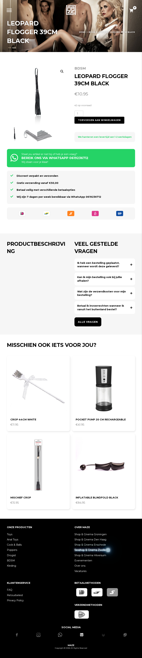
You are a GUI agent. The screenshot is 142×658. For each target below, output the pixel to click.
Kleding (11, 565)
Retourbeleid (15, 595)
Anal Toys (12, 539)
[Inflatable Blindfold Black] (104, 465)
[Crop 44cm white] (38, 387)
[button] (62, 71)
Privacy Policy (15, 600)
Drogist (11, 555)
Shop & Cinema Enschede (90, 544)
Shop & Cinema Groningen (90, 534)
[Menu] (9, 10)
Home (82, 32)
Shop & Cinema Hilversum (90, 555)
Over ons (79, 565)
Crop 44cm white (23, 419)
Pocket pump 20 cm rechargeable (101, 419)
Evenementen (83, 560)
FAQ (9, 589)
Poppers (12, 550)
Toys (9, 534)
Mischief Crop (20, 497)
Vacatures (80, 571)
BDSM (92, 32)
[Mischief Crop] (38, 465)
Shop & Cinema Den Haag (90, 539)
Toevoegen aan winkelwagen (99, 120)
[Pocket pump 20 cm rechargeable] (104, 387)
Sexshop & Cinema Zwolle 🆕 (91, 550)
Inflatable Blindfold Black (97, 497)
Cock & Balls (14, 544)
